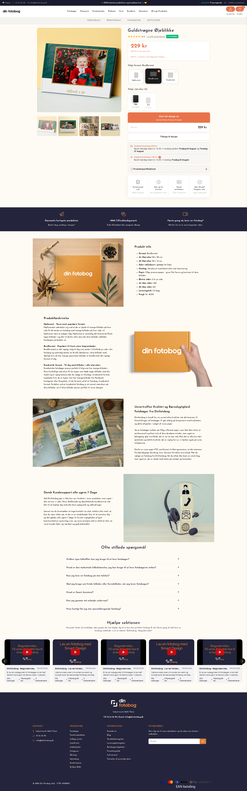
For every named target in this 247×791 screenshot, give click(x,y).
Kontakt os (111, 731)
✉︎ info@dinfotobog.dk (37, 3)
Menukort (143, 11)
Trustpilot (173, 36)
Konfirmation (75, 763)
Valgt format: (141, 65)
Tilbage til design (169, 136)
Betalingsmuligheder (116, 747)
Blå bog (73, 755)
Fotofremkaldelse (77, 735)
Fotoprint (84, 11)
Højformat (93, 20)
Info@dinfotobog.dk (45, 740)
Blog (109, 735)
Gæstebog (74, 759)
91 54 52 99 (41, 736)
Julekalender (75, 747)
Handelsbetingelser (115, 739)
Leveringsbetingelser (116, 743)
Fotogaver (74, 751)
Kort (121, 11)
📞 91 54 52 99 (19, 3)
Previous (39, 70)
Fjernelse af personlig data (119, 759)
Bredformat (114, 20)
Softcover (153, 20)
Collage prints (76, 739)
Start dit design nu (169, 118)
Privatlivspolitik (113, 751)
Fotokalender (98, 11)
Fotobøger (71, 11)
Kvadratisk (134, 20)
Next (118, 70)
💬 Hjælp (6, 3)
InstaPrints (74, 743)
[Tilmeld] (203, 741)
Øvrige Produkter (159, 11)
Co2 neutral (112, 755)
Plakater (112, 11)
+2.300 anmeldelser (156, 36)
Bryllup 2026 (75, 767)
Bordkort (131, 11)
